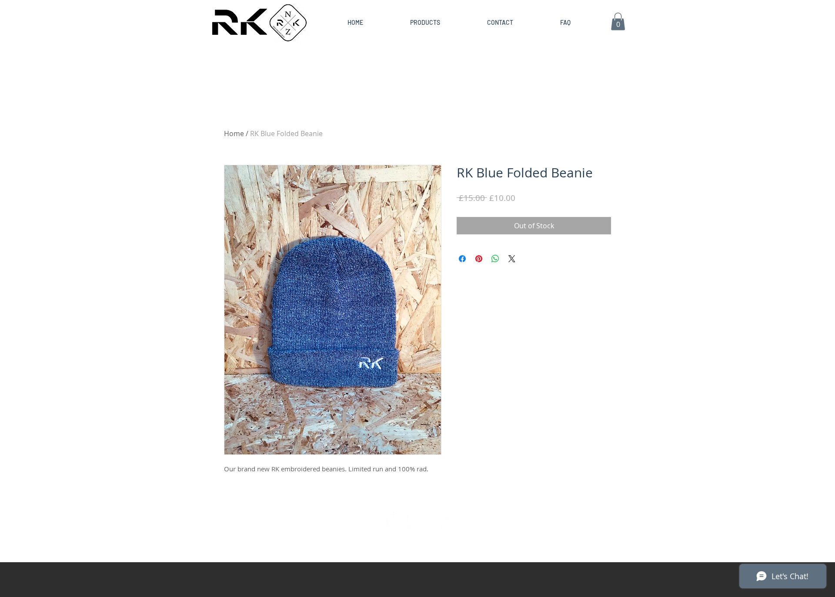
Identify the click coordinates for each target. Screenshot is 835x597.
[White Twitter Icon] (417, 518)
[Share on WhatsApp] (495, 258)
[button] (618, 21)
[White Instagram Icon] (447, 518)
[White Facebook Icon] (387, 518)
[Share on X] (512, 258)
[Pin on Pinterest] (479, 258)
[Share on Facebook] (462, 258)
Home (234, 133)
